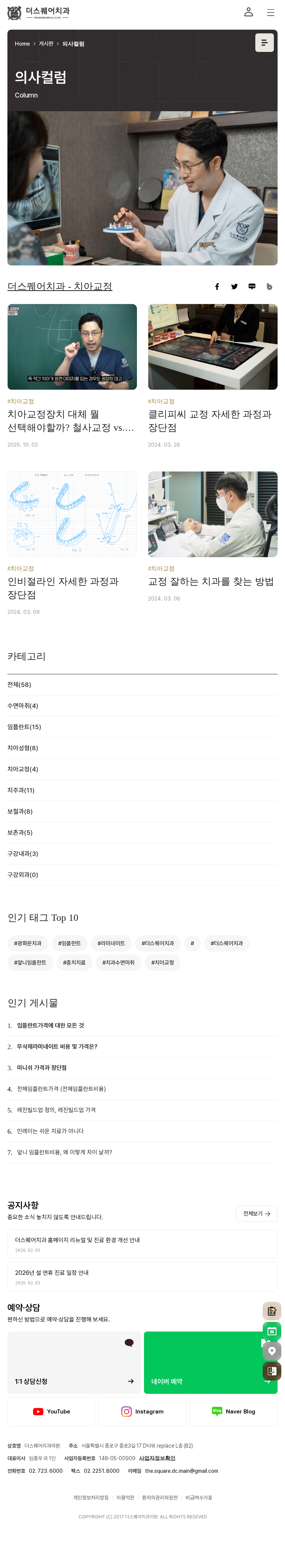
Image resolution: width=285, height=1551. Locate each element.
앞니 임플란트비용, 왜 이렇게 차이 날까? (64, 1152)
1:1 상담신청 (31, 1381)
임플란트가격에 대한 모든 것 (50, 1025)
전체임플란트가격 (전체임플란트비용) (61, 1088)
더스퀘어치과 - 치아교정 (59, 286)
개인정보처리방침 (91, 1498)
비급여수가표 (199, 1498)
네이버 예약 (167, 1381)
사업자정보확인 (157, 1458)
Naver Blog (240, 1411)
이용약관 (125, 1498)
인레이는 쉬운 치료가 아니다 (50, 1131)
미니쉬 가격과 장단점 (42, 1067)
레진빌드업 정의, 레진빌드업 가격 (56, 1110)
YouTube (58, 1411)
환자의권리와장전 (160, 1498)
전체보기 (253, 1213)
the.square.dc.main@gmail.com (181, 1471)
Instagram (149, 1411)
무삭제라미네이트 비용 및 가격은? (57, 1046)
